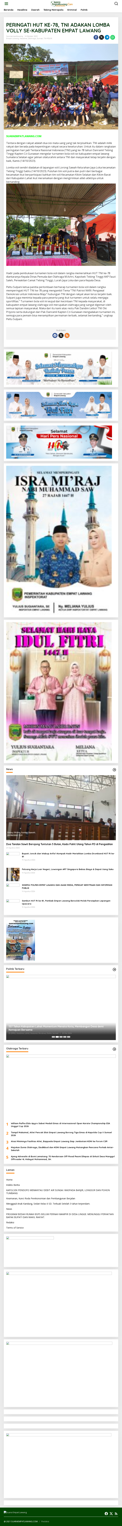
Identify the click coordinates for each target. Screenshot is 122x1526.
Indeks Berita (13, 1184)
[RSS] (67, 335)
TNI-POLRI (48, 38)
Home (9, 1179)
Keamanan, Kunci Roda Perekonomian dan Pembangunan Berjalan (40, 1198)
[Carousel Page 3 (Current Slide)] (61, 1037)
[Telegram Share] (107, 37)
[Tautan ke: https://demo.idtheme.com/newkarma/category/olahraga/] (114, 1049)
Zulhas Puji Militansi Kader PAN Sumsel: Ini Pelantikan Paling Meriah (49, 1029)
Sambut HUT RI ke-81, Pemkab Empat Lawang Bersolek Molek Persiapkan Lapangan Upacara (66, 902)
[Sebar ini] (96, 37)
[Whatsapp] (112, 37)
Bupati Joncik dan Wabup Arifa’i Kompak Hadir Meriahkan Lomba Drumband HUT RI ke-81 (68, 855)
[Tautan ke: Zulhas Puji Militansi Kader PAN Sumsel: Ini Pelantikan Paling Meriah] (61, 1007)
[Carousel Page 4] (64, 1037)
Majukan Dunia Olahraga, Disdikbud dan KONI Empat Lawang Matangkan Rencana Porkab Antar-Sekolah (62, 1148)
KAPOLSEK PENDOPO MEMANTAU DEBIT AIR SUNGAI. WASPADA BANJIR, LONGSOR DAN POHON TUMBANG (58, 1192)
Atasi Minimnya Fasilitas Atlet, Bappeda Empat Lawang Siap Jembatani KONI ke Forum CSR (59, 1141)
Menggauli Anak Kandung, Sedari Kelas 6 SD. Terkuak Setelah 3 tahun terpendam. (48, 1203)
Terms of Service (15, 1227)
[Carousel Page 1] (53, 1037)
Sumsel (40, 38)
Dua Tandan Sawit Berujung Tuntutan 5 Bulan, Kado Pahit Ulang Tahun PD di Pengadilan (59, 844)
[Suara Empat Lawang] (61, 3)
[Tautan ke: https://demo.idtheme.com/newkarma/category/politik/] (114, 969)
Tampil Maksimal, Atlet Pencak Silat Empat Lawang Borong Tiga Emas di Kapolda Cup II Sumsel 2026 (61, 1134)
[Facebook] (55, 335)
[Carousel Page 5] (68, 1037)
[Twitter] (61, 335)
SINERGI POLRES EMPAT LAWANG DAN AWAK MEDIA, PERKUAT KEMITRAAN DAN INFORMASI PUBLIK (67, 886)
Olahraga (32, 38)
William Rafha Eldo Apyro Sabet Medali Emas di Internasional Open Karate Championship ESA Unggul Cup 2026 (60, 1124)
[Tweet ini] (101, 37)
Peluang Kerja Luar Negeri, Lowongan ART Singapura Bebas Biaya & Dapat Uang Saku (68, 869)
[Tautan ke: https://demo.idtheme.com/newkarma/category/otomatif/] (114, 770)
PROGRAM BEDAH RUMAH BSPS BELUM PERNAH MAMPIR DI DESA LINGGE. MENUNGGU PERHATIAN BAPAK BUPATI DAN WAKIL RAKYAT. (60, 1216)
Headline (23, 38)
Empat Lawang (12, 38)
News (9, 1208)
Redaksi (10, 1222)
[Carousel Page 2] (57, 1037)
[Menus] (6, 3)
